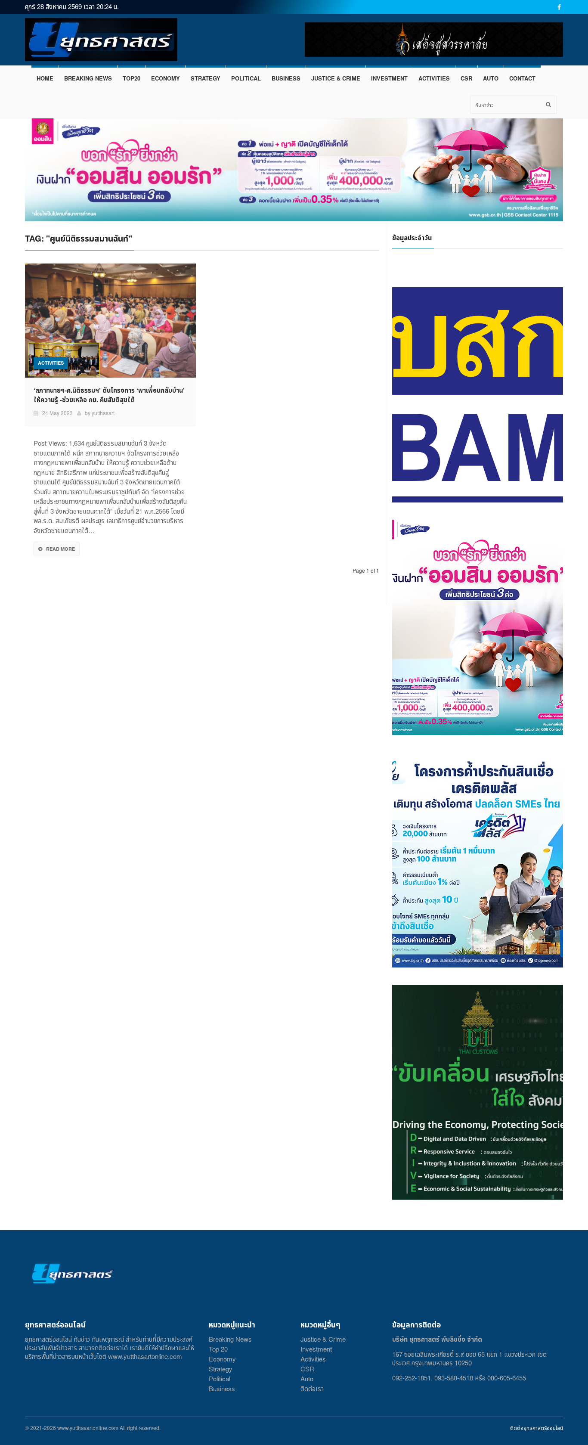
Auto (306, 1378)
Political (219, 1378)
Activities (313, 1358)
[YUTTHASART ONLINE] (101, 39)
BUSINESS (286, 78)
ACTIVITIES (434, 78)
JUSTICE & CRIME (335, 78)
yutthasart (103, 412)
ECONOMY (165, 78)
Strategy (220, 1368)
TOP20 (131, 78)
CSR (466, 78)
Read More (60, 549)
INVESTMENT (389, 78)
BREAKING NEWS (88, 78)
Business (222, 1388)
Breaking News (230, 1338)
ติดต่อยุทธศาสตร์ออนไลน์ (536, 1427)
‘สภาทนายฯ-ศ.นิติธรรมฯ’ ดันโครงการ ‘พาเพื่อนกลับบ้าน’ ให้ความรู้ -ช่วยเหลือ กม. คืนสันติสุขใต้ (109, 394)
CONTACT (522, 78)
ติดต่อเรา (312, 1388)
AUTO (490, 78)
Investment (316, 1348)
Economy (222, 1358)
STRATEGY (205, 78)
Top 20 (218, 1348)
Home (45, 78)
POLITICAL (246, 78)
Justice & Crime (323, 1338)
